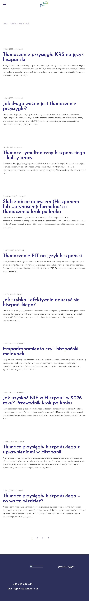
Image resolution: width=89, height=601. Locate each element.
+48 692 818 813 (23, 584)
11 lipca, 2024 (8, 490)
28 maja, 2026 (8, 147)
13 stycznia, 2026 (9, 392)
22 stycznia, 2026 (9, 343)
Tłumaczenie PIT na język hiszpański (42, 255)
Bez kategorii (18, 49)
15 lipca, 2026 (8, 49)
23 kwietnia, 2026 (9, 196)
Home (5, 24)
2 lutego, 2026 (8, 294)
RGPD (71, 567)
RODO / (63, 567)
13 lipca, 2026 (8, 98)
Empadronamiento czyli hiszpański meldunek (40, 351)
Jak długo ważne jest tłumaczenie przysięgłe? (39, 106)
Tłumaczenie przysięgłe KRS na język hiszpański (43, 57)
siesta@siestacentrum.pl (23, 588)
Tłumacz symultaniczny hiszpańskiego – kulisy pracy (44, 155)
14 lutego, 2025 (8, 441)
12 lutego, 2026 (8, 250)
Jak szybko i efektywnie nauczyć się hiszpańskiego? (41, 302)
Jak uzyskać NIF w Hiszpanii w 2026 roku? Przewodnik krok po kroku (42, 401)
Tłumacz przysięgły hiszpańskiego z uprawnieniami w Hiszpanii (41, 450)
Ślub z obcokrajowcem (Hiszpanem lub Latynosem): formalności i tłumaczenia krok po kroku (41, 206)
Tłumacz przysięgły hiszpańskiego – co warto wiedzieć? (41, 499)
